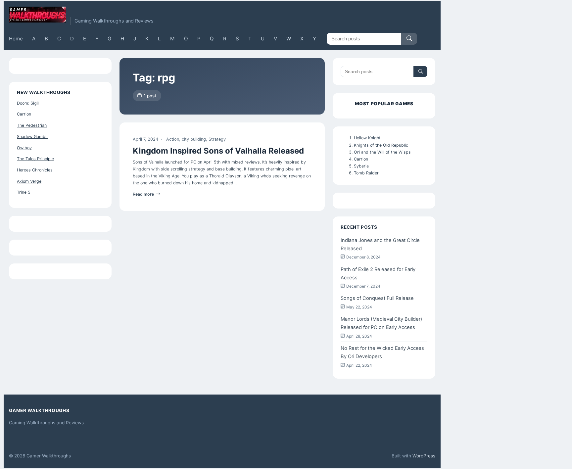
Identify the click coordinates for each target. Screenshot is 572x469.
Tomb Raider (366, 172)
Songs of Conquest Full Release (377, 298)
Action (172, 139)
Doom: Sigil (28, 103)
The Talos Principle (35, 158)
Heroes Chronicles (35, 169)
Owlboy (24, 147)
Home (16, 38)
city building (194, 139)
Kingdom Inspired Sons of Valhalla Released (218, 151)
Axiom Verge (29, 181)
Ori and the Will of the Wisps (382, 152)
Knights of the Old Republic (381, 145)
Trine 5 (23, 192)
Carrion (24, 114)
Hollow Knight (367, 137)
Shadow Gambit (32, 136)
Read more (143, 194)
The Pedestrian (32, 125)
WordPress (423, 455)
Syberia (361, 166)
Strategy (217, 139)
